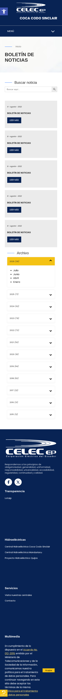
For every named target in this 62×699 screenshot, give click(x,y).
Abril (16, 278)
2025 (14, 294)
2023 (14, 318)
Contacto (10, 600)
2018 (14, 378)
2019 (14, 366)
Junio (16, 274)
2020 (14, 354)
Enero (16, 282)
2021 (14, 342)
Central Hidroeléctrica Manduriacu (23, 552)
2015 (14, 414)
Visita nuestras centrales (18, 595)
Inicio (18, 46)
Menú (10, 31)
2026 (14, 261)
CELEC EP (4, 695)
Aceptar (48, 670)
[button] (4, 11)
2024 (14, 306)
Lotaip (8, 498)
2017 (14, 390)
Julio (16, 270)
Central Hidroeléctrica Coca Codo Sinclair (27, 546)
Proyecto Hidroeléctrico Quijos (21, 558)
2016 (14, 402)
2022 (14, 330)
